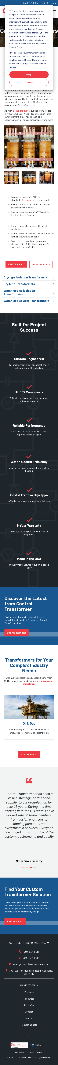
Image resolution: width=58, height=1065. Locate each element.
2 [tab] (18, 747)
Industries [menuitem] (29, 1005)
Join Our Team (49, 2)
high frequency (28, 200)
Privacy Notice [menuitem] (21, 1052)
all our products (21, 110)
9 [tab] (44, 747)
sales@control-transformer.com (31, 964)
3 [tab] (22, 747)
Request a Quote (16, 264)
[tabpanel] (29, 717)
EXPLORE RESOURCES (16, 633)
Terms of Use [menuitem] (36, 1052)
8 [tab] (40, 747)
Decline (29, 82)
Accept (29, 74)
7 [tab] (36, 747)
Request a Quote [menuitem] (29, 1024)
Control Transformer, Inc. (27, 942)
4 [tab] (25, 747)
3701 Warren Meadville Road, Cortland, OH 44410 (31, 972)
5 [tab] (29, 747)
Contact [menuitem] (29, 1011)
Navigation (27, 985)
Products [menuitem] (29, 992)
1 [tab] (14, 747)
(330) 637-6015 (30, 2)
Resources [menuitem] (29, 998)
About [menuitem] (29, 1018)
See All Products (41, 264)
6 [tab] (33, 747)
